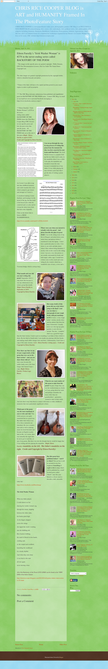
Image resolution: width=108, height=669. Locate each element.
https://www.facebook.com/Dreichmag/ (29, 485)
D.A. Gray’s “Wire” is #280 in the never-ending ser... (82, 104)
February (75, 169)
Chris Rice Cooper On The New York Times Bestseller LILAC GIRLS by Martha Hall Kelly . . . (84, 470)
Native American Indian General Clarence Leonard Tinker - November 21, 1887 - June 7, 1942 (84, 254)
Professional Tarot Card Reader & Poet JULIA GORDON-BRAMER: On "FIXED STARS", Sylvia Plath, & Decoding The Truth (85, 415)
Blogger (61, 657)
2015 (73, 188)
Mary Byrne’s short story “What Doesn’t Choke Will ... (82, 158)
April (74, 101)
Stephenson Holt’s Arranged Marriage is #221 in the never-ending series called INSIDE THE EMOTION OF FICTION (85, 292)
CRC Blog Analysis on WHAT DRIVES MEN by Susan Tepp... (82, 112)
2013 (73, 193)
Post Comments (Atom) (27, 648)
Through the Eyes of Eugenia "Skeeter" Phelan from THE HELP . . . (84, 241)
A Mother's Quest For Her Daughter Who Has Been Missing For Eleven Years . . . (85, 482)
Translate (81, 575)
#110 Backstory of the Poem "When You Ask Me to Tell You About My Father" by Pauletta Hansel (84, 215)
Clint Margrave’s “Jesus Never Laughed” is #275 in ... (82, 151)
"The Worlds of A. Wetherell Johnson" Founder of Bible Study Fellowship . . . (85, 203)
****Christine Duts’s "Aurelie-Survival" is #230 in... (82, 123)
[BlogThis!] (44, 589)
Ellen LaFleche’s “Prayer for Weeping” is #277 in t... (82, 131)
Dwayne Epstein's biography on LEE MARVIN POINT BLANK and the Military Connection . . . (84, 280)
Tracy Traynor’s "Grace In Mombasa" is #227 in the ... (82, 139)
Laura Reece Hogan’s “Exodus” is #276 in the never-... (82, 143)
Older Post (63, 644)
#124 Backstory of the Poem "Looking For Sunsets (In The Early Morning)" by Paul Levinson (84, 268)
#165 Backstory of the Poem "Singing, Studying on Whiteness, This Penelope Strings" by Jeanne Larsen (85, 305)
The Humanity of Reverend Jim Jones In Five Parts (84, 318)
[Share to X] (46, 589)
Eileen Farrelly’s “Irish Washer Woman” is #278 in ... (83, 119)
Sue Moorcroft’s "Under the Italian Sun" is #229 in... (82, 127)
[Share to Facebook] (47, 589)
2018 (73, 180)
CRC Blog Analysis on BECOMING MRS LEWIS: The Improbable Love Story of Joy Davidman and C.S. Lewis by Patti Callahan (84, 229)
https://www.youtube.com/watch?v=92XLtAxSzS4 (32, 221)
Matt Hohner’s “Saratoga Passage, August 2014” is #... (82, 108)
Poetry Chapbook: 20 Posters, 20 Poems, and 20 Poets (84, 545)
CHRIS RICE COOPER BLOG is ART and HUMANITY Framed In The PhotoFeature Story (50, 14)
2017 (73, 183)
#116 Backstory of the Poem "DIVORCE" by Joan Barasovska (84, 439)
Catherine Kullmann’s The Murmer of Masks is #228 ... (82, 135)
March (75, 166)
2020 (73, 175)
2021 (73, 99)
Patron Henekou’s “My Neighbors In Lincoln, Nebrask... (81, 154)
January (75, 172)
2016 (73, 185)
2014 (73, 190)
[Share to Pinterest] (49, 589)
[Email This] (43, 589)
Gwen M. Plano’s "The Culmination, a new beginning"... (82, 116)
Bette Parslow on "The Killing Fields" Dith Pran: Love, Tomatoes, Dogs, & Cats (84, 400)
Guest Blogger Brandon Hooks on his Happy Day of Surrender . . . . (85, 427)
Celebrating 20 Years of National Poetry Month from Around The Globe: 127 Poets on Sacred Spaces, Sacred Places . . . (84, 374)
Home (41, 644)
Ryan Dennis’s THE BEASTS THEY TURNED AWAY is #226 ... (81, 147)
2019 (73, 177)
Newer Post (19, 644)
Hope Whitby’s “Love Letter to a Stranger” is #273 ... (80, 162)
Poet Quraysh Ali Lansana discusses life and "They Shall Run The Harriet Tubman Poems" (85, 495)
